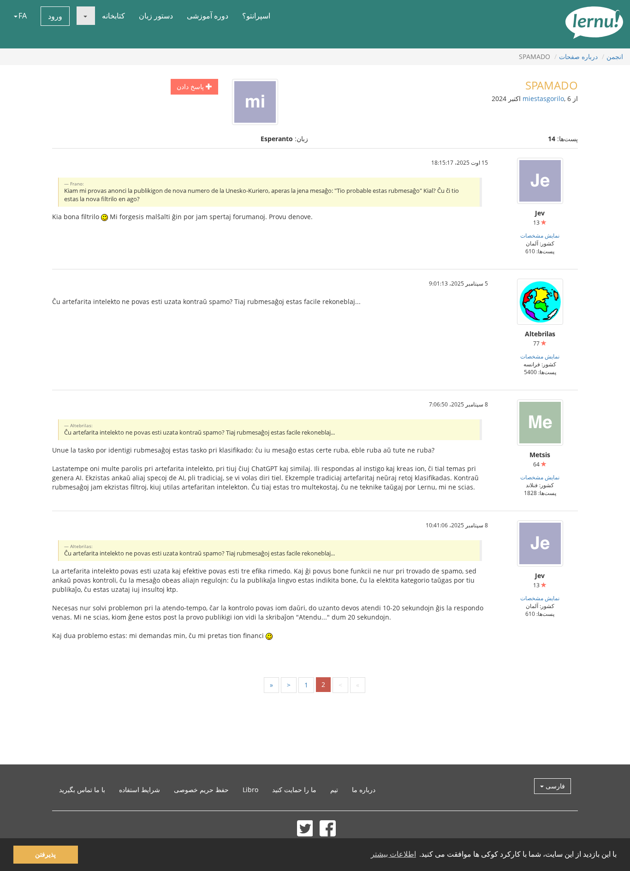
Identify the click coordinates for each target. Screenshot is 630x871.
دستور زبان (156, 16)
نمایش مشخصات (539, 235)
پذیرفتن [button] (45, 854)
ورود (55, 16)
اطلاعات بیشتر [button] (393, 854)
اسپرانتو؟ (256, 16)
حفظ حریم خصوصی (201, 789)
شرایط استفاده (139, 789)
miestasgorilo (543, 98)
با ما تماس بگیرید (82, 789)
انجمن (614, 56)
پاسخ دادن (191, 86)
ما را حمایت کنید (294, 789)
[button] (86, 15)
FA (22, 16)
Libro (250, 789)
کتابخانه (113, 16)
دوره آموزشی (207, 16)
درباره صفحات (578, 56)
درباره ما (363, 789)
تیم (334, 789)
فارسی (554, 786)
